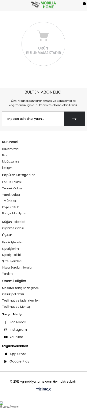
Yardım (7, 274)
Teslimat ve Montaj (16, 307)
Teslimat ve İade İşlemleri (20, 301)
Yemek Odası (12, 188)
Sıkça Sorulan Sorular (17, 268)
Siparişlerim (10, 249)
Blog (5, 155)
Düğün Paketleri (13, 222)
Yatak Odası (11, 195)
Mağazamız (10, 162)
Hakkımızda (10, 149)
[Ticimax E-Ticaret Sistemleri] (43, 389)
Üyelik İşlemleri (12, 242)
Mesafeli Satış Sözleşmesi (20, 288)
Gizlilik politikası (13, 294)
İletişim (7, 168)
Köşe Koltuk (10, 207)
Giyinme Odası (13, 228)
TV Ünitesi (9, 201)
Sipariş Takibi (11, 255)
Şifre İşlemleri (12, 261)
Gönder (74, 118)
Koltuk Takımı (12, 182)
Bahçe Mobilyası (14, 213)
